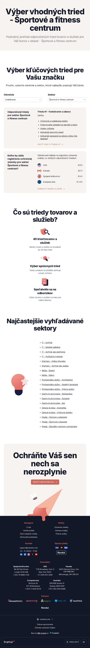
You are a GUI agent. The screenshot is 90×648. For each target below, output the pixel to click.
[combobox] (23, 99)
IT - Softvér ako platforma (53, 352)
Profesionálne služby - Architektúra (57, 380)
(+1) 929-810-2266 (45, 575)
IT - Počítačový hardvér (52, 356)
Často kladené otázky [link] (28, 534)
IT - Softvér (47, 342)
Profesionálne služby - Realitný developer (60, 384)
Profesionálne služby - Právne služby (58, 389)
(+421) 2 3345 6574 (33, 589)
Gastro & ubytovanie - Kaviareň (55, 398)
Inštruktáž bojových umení (51, 132)
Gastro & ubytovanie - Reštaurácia (57, 394)
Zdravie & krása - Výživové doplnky (57, 412)
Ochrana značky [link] (61, 531)
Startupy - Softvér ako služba (55, 366)
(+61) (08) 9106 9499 (56, 589)
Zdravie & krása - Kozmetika (54, 408)
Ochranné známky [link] (61, 527)
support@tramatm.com (29, 548)
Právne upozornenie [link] (45, 624)
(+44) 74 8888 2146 (21, 575)
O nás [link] (28, 527)
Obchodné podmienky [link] (28, 537)
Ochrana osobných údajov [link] (45, 628)
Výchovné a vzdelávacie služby (54, 121)
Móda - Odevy (48, 375)
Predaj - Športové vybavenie (54, 422)
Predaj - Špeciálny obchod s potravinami (59, 426)
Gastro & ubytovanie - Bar (53, 403)
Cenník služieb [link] (28, 531)
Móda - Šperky (48, 370)
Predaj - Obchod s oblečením (54, 417)
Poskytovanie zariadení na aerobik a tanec (58, 125)
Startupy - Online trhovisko (54, 361)
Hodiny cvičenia (47, 128)
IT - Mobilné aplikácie (51, 347)
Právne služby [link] (61, 534)
